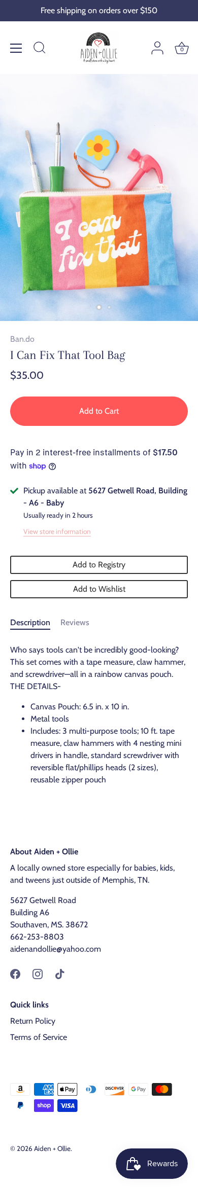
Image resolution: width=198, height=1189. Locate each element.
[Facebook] (15, 973)
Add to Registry (99, 564)
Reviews (74, 622)
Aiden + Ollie (52, 1148)
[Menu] (16, 48)
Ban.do (22, 339)
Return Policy (32, 1021)
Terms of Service (38, 1037)
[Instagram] (37, 973)
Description (30, 622)
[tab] (35, 623)
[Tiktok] (60, 973)
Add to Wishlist (99, 589)
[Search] (39, 49)
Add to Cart (99, 411)
